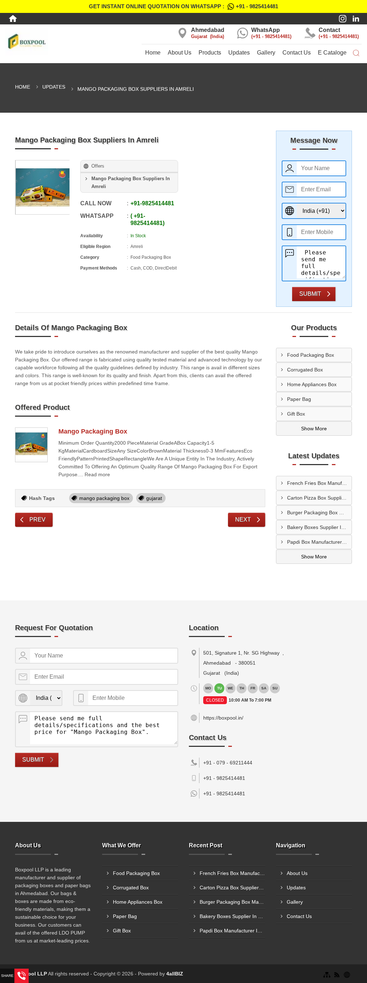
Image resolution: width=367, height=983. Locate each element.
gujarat (154, 498)
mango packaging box (104, 498)
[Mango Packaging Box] (31, 445)
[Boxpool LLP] (61, 41)
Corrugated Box (305, 370)
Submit (310, 294)
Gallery (266, 53)
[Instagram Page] (342, 18)
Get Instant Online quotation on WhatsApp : (183, 6)
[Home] (13, 18)
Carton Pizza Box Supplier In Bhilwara (319, 498)
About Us (179, 53)
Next (243, 519)
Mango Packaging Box (92, 431)
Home (153, 53)
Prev (37, 519)
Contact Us (296, 53)
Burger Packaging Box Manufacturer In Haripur (319, 512)
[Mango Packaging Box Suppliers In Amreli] (43, 187)
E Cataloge (332, 53)
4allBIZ (174, 974)
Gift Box (296, 414)
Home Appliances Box (312, 384)
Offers (97, 166)
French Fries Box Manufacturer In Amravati (319, 483)
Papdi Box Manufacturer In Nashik (319, 542)
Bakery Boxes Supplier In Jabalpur (319, 527)
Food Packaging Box (310, 355)
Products (210, 53)
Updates (239, 53)
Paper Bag (299, 399)
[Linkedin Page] (356, 18)
